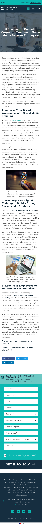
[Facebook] (12, 511)
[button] (33, 8)
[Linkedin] (23, 511)
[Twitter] (18, 511)
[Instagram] (29, 511)
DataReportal (17, 120)
